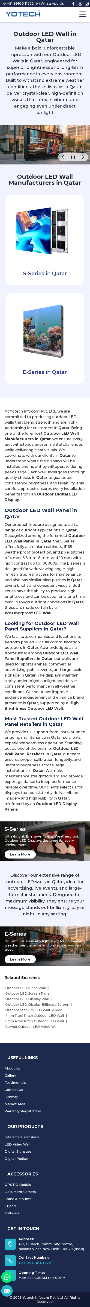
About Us (12, 1068)
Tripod (10, 1206)
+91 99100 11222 (20, 3)
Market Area (15, 1104)
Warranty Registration (23, 1111)
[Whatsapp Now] (7, 1277)
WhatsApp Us (52, 3)
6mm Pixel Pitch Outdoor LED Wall (34, 1021)
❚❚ (73, 157)
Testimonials (15, 1083)
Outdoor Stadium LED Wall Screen (34, 1010)
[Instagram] (87, 3)
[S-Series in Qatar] (45, 230)
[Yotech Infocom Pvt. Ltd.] (23, 13)
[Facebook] (73, 3)
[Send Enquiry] (7, 1291)
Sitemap (11, 1097)
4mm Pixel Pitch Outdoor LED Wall (34, 1016)
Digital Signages (18, 1151)
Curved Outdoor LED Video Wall (31, 1027)
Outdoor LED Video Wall (25, 988)
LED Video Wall (17, 1144)
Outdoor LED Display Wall (27, 999)
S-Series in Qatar (45, 273)
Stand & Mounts (18, 1199)
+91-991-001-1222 (34, 1263)
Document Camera (20, 1192)
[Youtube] (80, 3)
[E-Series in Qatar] (45, 328)
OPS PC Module (18, 1185)
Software (12, 1213)
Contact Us (14, 1090)
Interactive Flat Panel (22, 1137)
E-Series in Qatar (45, 372)
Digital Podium (17, 1159)
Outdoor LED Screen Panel (28, 993)
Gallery (10, 1075)
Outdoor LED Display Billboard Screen (37, 1004)
